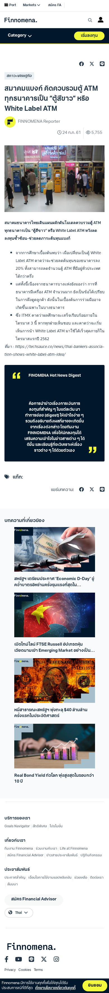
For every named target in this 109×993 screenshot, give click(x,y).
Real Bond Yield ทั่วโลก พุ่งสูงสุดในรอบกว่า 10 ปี (54, 779)
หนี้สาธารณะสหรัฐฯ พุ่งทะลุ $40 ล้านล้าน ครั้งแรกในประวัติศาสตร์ (50, 713)
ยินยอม (95, 986)
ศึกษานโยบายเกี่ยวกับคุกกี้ (55, 988)
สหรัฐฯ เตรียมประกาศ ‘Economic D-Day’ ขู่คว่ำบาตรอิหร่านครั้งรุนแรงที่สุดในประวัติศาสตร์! (54, 582)
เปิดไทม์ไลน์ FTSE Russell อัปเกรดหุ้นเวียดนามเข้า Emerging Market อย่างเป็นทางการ (52, 648)
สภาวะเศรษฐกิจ (19, 76)
